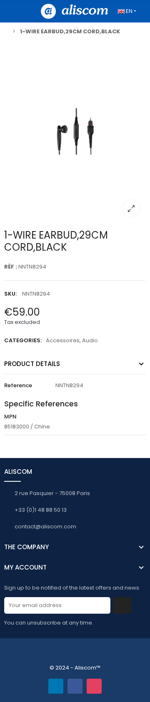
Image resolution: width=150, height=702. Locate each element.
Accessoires (63, 340)
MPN (10, 417)
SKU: (10, 294)
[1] (122, 605)
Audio (90, 340)
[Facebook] (75, 686)
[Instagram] (94, 686)
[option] (75, 132)
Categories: (23, 340)
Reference (18, 385)
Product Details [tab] (32, 363)
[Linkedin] (55, 686)
